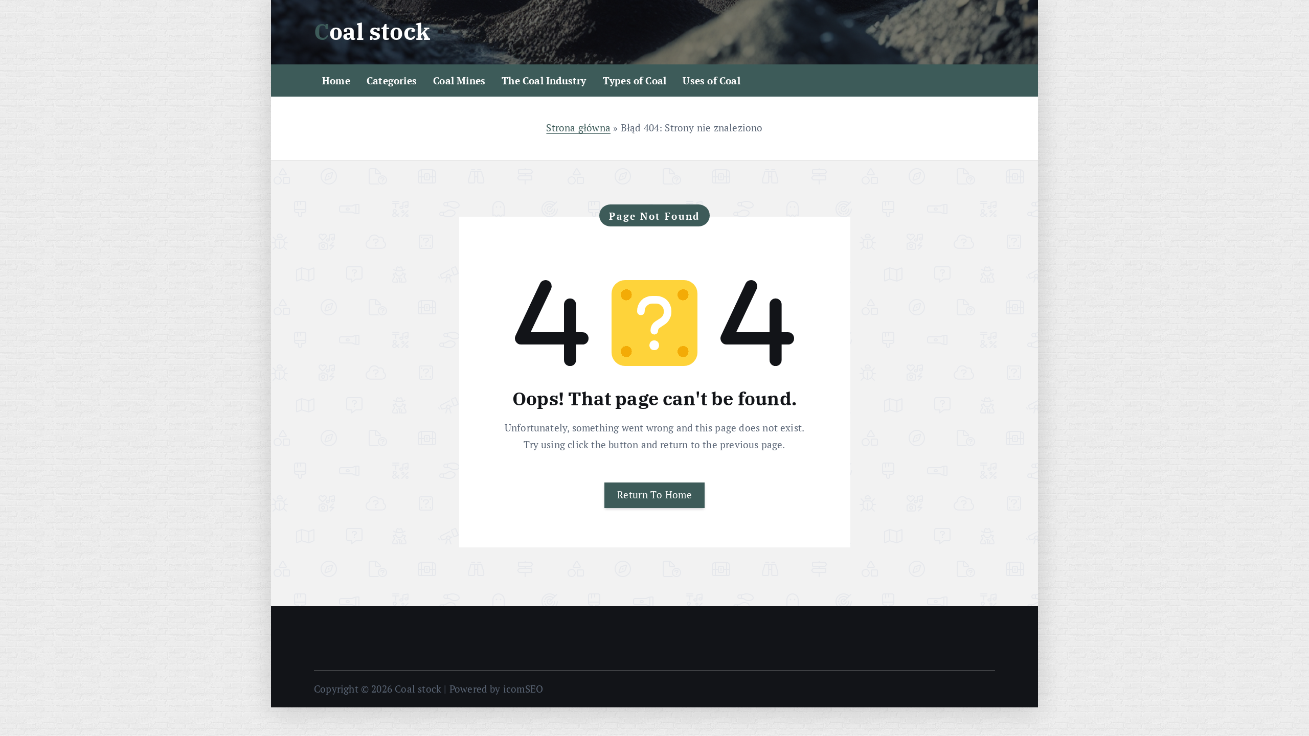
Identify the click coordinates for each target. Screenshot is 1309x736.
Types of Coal (635, 80)
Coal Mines (459, 80)
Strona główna (578, 127)
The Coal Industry (544, 80)
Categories (392, 80)
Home (336, 80)
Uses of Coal (711, 80)
